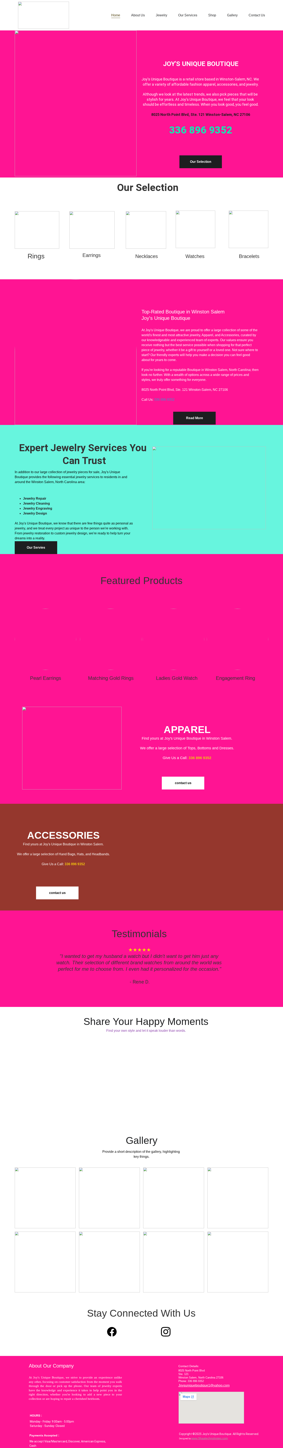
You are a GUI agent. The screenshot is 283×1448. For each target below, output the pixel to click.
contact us (183, 783)
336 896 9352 (164, 399)
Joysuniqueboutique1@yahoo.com (204, 1385)
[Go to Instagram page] (166, 1331)
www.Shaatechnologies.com (209, 1438)
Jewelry (161, 15)
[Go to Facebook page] (114, 1331)
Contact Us (257, 15)
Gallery (232, 15)
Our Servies (36, 547)
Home (115, 15)
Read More (194, 418)
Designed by (185, 1438)
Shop (212, 15)
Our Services (187, 15)
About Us (138, 15)
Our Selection (200, 161)
